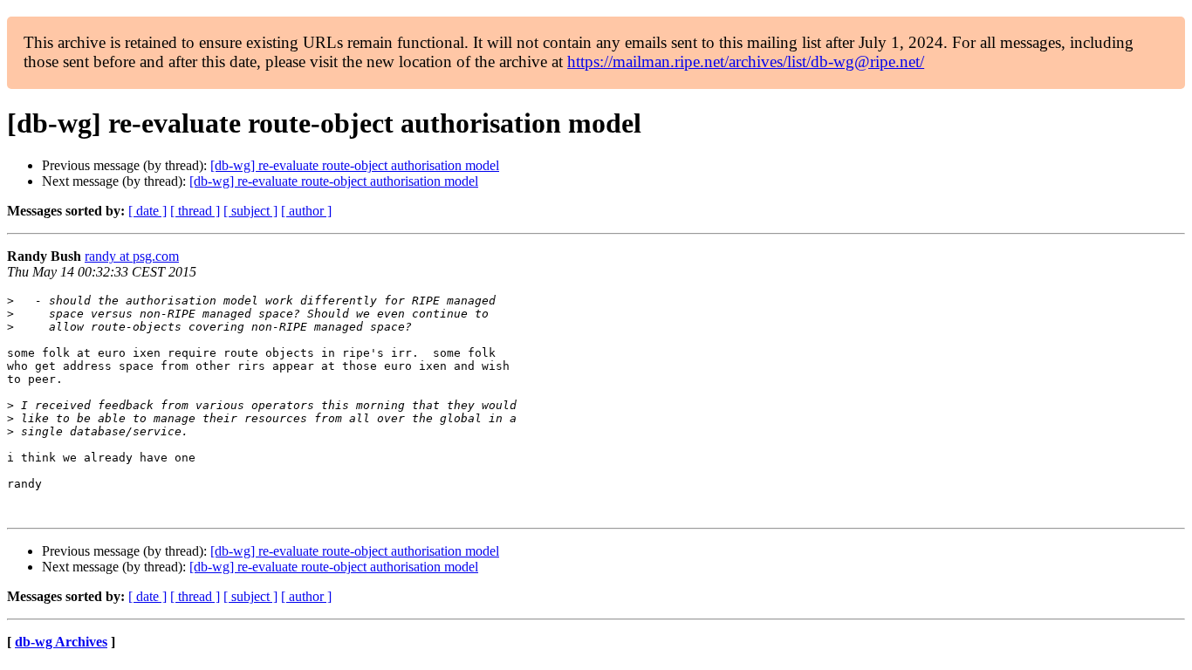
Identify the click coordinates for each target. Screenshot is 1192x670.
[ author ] (306, 210)
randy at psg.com (132, 256)
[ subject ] (250, 210)
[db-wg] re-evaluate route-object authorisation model (354, 165)
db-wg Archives (61, 641)
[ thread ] (195, 210)
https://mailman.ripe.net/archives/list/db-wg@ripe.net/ (745, 61)
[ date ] (147, 210)
